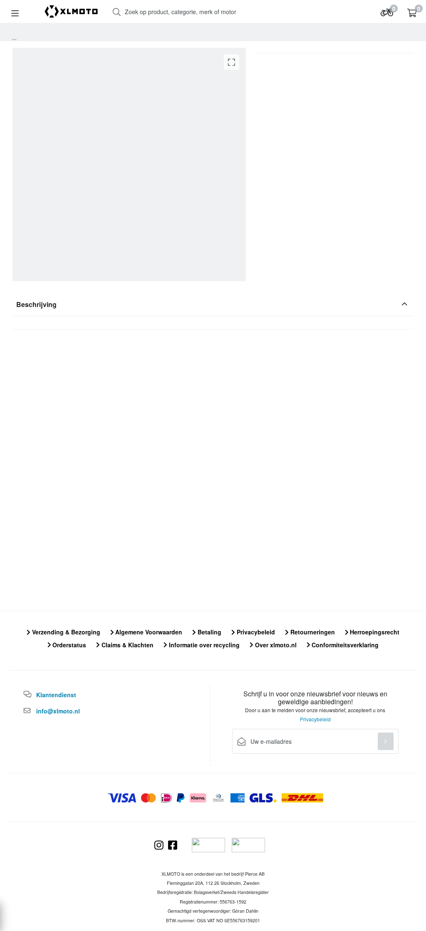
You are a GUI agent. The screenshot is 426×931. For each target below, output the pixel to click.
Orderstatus (68, 645)
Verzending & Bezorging (65, 632)
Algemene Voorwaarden (148, 632)
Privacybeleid (255, 632)
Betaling (208, 632)
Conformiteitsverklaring (344, 645)
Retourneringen (312, 632)
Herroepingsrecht (373, 632)
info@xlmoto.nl (58, 711)
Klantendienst (56, 695)
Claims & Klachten (127, 645)
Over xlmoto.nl (275, 645)
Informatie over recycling (203, 645)
